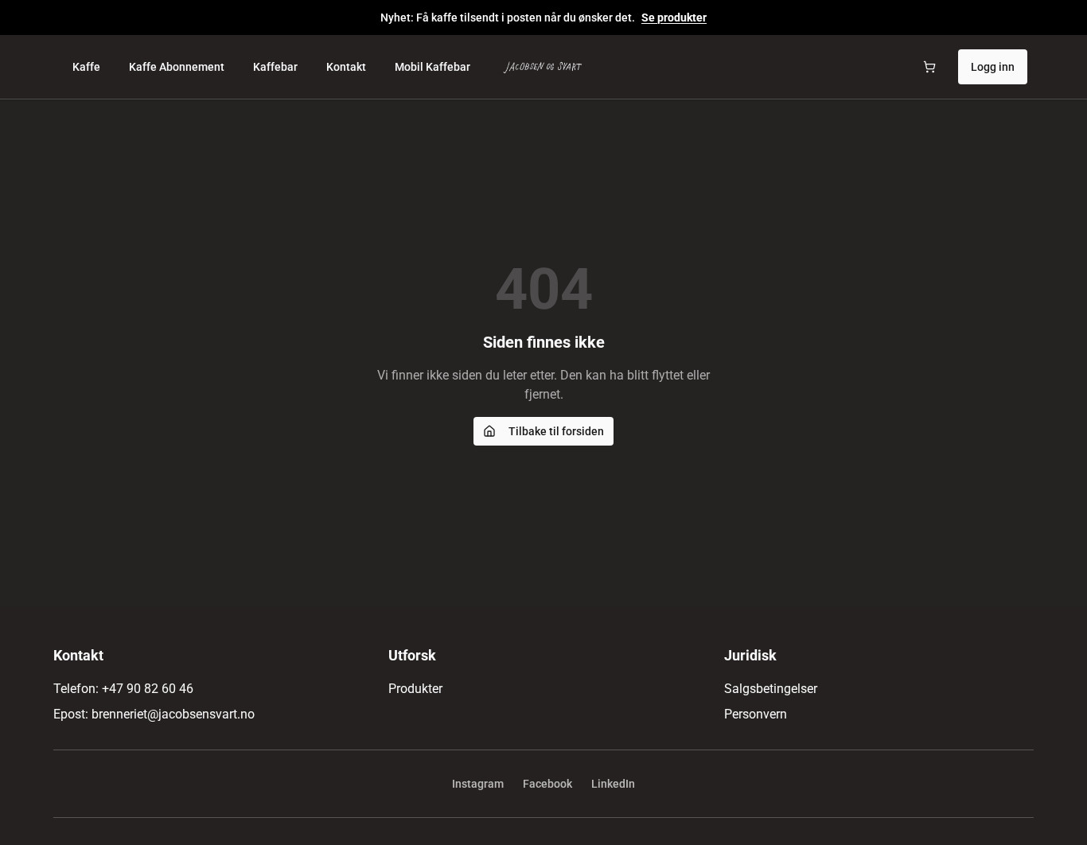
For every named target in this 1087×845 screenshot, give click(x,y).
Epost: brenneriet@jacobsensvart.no (154, 714)
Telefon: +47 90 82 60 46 (123, 688)
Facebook (547, 783)
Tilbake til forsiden (556, 431)
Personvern (755, 714)
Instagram (478, 783)
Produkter (415, 688)
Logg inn (993, 66)
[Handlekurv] (929, 67)
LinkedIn (613, 783)
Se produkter (674, 17)
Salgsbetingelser (770, 688)
